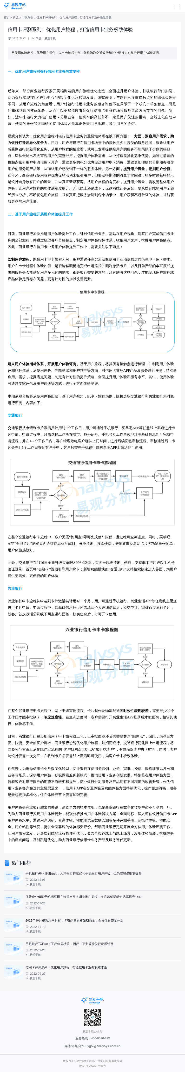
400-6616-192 (100, 1038)
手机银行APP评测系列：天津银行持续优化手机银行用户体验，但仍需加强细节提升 (84, 873)
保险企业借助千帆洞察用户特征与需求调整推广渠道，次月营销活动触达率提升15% (83, 896)
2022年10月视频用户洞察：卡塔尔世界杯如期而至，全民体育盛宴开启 (74, 920)
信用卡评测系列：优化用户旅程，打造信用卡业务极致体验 (66, 967)
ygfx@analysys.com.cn (103, 1046)
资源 (16, 17)
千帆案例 (27, 17)
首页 (7, 17)
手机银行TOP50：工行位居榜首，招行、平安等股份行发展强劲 (69, 943)
